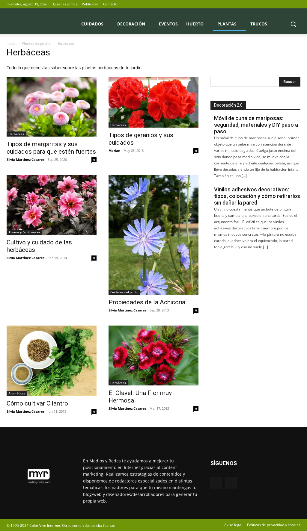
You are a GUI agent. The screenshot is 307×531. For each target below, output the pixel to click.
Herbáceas (16, 134)
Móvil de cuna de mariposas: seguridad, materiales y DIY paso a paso (256, 124)
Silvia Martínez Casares (25, 159)
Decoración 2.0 (228, 105)
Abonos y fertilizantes (24, 232)
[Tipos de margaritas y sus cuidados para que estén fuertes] (52, 107)
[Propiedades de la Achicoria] (153, 235)
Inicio (11, 43)
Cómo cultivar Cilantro (37, 403)
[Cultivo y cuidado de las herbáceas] (52, 205)
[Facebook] (288, 4)
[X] (297, 4)
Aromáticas (16, 393)
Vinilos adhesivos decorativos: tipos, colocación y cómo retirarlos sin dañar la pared (257, 196)
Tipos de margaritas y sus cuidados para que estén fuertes (51, 147)
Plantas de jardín (36, 43)
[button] (293, 24)
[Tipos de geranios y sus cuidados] (153, 102)
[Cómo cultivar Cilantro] (52, 361)
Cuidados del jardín (124, 292)
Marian (114, 150)
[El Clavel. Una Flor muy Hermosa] (153, 355)
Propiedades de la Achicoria (147, 302)
